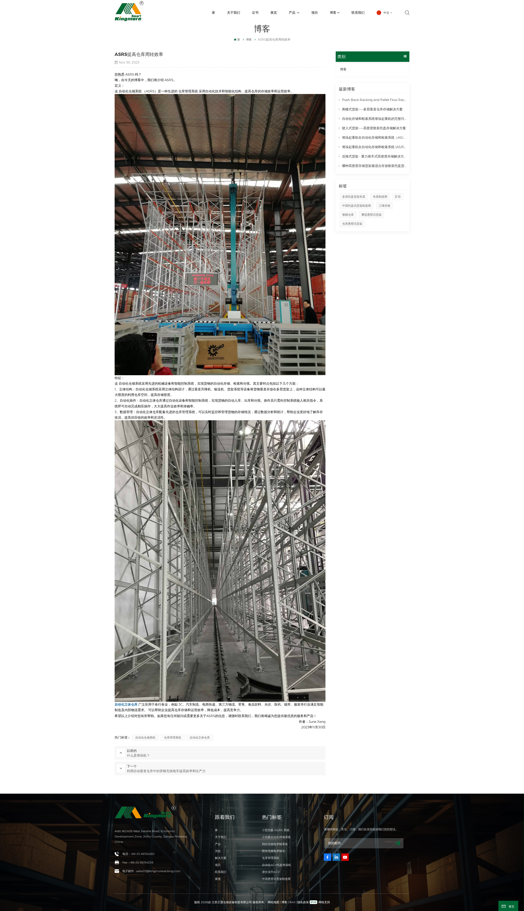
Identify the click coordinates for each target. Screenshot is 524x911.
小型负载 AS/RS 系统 (275, 830)
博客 (333, 13)
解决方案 (220, 858)
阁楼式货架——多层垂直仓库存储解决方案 (372, 109)
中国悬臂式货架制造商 (276, 879)
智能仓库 (348, 214)
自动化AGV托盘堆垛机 (276, 865)
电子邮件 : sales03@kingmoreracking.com (151, 871)
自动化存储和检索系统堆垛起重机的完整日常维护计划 (374, 119)
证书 (255, 13)
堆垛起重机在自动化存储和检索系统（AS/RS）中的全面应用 (374, 137)
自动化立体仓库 (200, 737)
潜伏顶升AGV (271, 872)
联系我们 (358, 13)
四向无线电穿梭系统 (275, 844)
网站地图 (274, 902)
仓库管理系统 (172, 737)
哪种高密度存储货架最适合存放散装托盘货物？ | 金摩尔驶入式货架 (374, 166)
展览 (273, 13)
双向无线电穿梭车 (273, 851)
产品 (292, 13)
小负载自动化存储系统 (276, 837)
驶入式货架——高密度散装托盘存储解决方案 (374, 128)
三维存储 (384, 205)
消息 (218, 851)
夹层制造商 (380, 196)
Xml (292, 902)
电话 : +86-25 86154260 (138, 854)
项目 (314, 13)
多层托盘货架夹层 (353, 196)
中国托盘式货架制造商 (356, 205)
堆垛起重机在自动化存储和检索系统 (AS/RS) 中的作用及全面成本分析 (374, 147)
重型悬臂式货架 (371, 214)
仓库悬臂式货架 (352, 223)
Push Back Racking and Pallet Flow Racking (374, 100)
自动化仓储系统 (145, 737)
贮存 (398, 196)
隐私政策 (303, 902)
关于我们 (233, 13)
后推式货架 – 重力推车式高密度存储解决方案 (374, 156)
